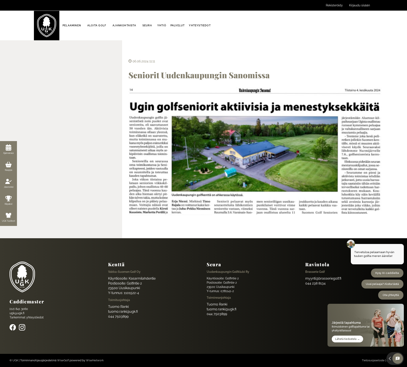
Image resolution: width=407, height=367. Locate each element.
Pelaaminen (72, 25)
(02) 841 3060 (19, 309)
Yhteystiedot (199, 25)
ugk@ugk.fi (17, 313)
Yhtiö (161, 25)
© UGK (14, 360)
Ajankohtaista (124, 25)
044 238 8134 (315, 283)
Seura (147, 25)
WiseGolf (63, 360)
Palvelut (177, 25)
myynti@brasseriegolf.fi (323, 278)
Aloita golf (96, 25)
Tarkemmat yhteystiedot (27, 317)
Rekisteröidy (334, 5)
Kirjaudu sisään (359, 5)
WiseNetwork (95, 360)
